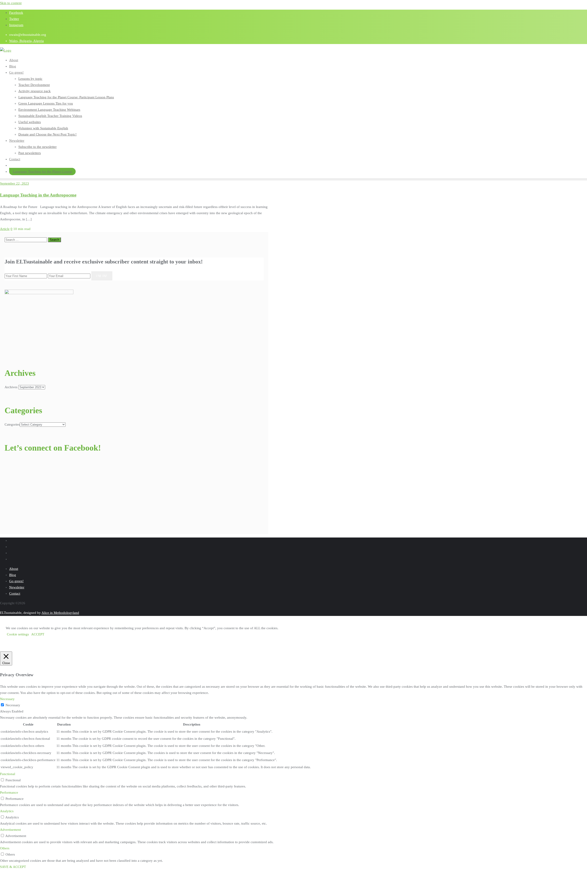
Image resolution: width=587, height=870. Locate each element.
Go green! (16, 581)
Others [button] (4, 848)
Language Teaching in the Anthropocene (38, 195)
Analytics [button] (7, 811)
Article (5, 229)
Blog (12, 575)
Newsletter (16, 587)
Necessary (13, 705)
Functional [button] (7, 774)
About (13, 569)
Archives (11, 387)
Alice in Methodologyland (60, 613)
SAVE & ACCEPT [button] (13, 867)
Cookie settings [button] (18, 634)
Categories (12, 424)
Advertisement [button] (10, 829)
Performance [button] (9, 792)
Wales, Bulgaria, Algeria (26, 41)
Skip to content (11, 3)
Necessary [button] (7, 699)
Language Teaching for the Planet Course (42, 171)
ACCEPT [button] (37, 634)
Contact (14, 593)
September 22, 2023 (14, 183)
